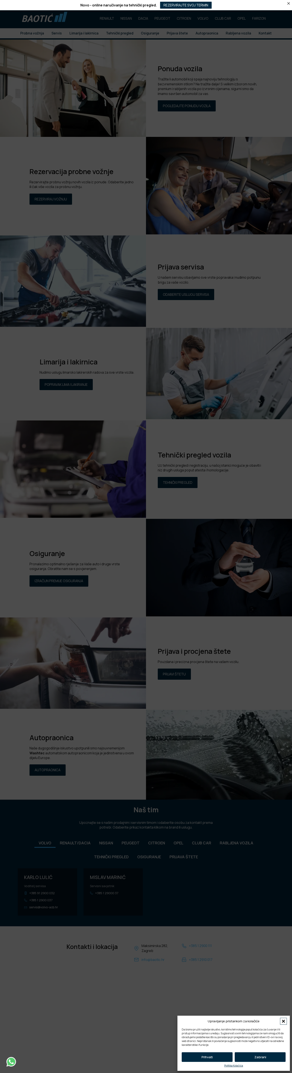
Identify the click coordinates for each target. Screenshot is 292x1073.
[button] (283, 1021)
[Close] (288, 3)
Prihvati (207, 1057)
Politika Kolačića (233, 1065)
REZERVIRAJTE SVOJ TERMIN (186, 5)
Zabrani (260, 1057)
